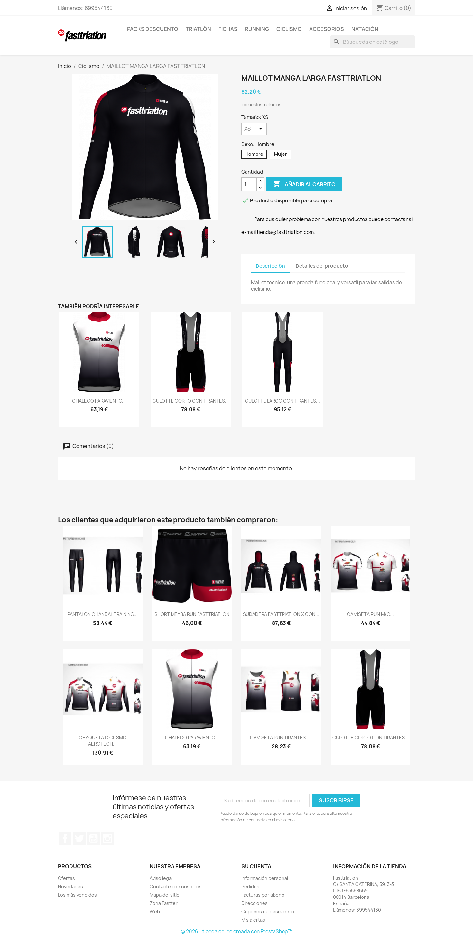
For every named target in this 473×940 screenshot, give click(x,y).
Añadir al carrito (304, 184)
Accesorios (326, 29)
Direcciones (254, 903)
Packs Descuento (152, 29)
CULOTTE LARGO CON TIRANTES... (282, 401)
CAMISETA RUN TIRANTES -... (281, 737)
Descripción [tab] (270, 266)
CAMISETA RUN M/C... (370, 614)
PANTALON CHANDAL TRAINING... (102, 614)
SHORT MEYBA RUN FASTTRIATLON (191, 614)
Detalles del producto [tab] (322, 266)
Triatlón (198, 29)
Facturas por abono (262, 895)
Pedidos (250, 886)
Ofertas (66, 878)
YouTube (93, 838)
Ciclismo (289, 29)
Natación (364, 29)
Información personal (264, 878)
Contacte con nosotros (176, 886)
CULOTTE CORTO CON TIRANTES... (191, 401)
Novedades (70, 886)
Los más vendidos (77, 895)
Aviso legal (161, 878)
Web (155, 911)
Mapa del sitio (165, 895)
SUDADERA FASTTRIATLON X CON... (281, 614)
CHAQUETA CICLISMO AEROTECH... (102, 740)
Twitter (79, 838)
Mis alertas (253, 920)
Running (257, 29)
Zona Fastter (164, 903)
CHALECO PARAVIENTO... (99, 401)
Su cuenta (256, 866)
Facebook (65, 838)
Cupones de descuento (267, 911)
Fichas (227, 29)
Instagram (107, 838)
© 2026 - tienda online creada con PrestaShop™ (236, 931)
